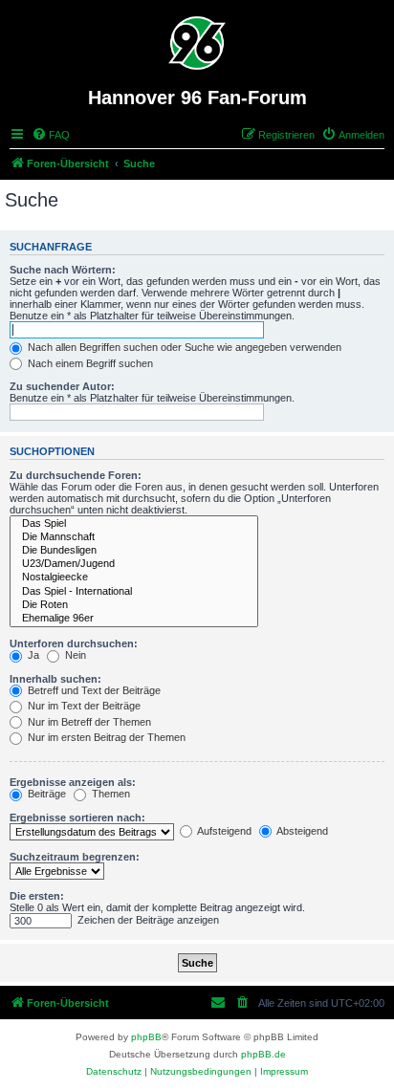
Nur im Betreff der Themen (88, 722)
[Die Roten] (133, 605)
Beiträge (45, 793)
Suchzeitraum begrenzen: (75, 856)
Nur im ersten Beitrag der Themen (105, 737)
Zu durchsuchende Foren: (76, 475)
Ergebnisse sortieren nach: (77, 817)
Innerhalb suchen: (55, 679)
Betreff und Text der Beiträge (93, 690)
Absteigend (301, 831)
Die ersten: (37, 896)
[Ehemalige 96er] (133, 618)
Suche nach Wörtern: (63, 269)
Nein (74, 655)
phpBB (146, 1037)
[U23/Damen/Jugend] (133, 564)
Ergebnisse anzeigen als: (73, 782)
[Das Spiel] (133, 524)
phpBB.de (263, 1054)
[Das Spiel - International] (133, 592)
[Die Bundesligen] (133, 550)
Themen (109, 793)
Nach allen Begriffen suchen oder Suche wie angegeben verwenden (183, 347)
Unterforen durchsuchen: (74, 643)
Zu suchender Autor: (62, 386)
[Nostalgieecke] (133, 577)
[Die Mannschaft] (133, 537)
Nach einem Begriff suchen (89, 363)
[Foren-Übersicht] (197, 43)
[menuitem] (51, 134)
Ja (32, 655)
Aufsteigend (223, 831)
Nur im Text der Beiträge (83, 705)
